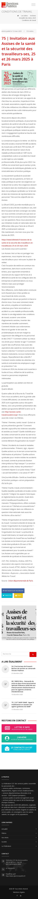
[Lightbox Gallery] (19, 623)
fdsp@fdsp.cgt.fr (11, 874)
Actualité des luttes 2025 (27, 18)
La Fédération (6, 846)
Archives (33, 16)
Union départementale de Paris (20, 581)
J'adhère (21, 738)
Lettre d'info (22, 728)
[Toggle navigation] (34, 4)
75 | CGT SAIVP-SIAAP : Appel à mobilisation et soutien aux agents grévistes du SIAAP (23, 704)
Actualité (4, 829)
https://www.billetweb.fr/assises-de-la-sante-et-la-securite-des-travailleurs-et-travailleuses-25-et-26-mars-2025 (17, 243)
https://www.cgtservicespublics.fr (15, 876)
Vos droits (5, 838)
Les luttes (24, 16)
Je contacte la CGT (21, 748)
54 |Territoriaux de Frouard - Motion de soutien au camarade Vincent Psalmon (23, 668)
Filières (4, 833)
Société (4, 842)
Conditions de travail (29, 20)
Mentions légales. (19, 892)
